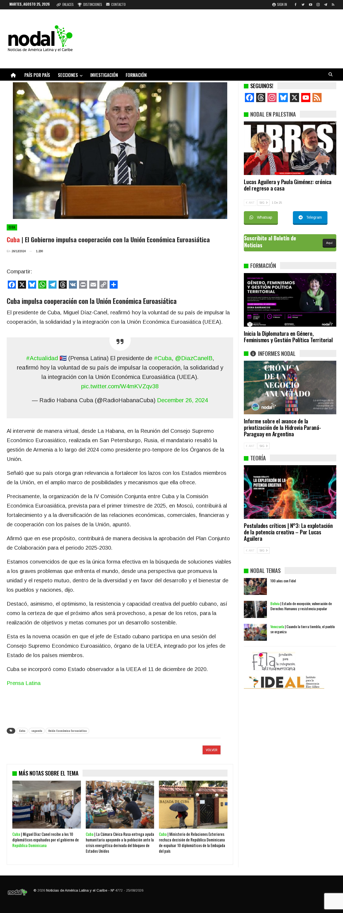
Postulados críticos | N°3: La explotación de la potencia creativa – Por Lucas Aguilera (288, 531)
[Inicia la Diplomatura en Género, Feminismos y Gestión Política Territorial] (290, 300)
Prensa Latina (23, 683)
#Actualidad (42, 358)
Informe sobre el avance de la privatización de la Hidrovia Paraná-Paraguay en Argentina (282, 427)
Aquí (329, 242)
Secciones (68, 75)
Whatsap (264, 217)
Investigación (104, 75)
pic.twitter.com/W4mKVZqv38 (120, 386)
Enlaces (68, 4)
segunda (36, 731)
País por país (37, 75)
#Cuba (163, 358)
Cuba (12, 227)
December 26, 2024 (182, 400)
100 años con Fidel (283, 580)
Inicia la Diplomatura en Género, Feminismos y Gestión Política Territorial (288, 336)
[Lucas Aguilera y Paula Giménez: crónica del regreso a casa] (290, 148)
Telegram (314, 217)
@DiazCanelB (193, 358)
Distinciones (92, 4)
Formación (136, 75)
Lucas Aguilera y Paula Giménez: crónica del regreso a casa (287, 184)
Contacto (118, 4)
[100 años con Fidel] (255, 586)
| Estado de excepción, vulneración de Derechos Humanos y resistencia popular (301, 606)
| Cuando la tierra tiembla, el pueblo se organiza (302, 629)
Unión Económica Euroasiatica (67, 731)
